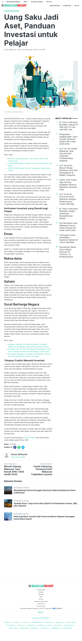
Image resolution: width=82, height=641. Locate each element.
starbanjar (31, 625)
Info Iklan (41, 594)
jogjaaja (26, 622)
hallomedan (10, 625)
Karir (41, 597)
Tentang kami (41, 589)
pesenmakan (67, 628)
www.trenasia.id (29, 438)
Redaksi (41, 592)
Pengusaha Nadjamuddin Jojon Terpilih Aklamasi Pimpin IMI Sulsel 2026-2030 (68, 139)
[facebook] (14, 447)
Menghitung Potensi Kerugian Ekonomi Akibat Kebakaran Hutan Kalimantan (45, 491)
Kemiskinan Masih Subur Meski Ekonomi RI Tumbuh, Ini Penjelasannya (67, 252)
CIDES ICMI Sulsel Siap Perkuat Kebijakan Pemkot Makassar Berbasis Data (68, 185)
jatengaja (44, 628)
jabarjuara (24, 628)
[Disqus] (41, 553)
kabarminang (37, 622)
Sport (26, 1)
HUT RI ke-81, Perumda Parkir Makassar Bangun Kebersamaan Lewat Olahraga (67, 199)
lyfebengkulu (55, 628)
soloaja (21, 625)
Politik (76, 5)
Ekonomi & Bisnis (37, 1)
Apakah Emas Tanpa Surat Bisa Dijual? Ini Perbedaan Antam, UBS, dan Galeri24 (46, 504)
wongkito (58, 622)
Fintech (49, 1)
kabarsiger (48, 622)
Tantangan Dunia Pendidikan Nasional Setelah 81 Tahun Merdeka (68, 239)
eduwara (34, 628)
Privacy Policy (41, 606)
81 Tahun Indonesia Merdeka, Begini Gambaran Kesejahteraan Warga (68, 214)
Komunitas (67, 5)
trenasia (7, 622)
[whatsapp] (18, 447)
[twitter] (22, 447)
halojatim (57, 625)
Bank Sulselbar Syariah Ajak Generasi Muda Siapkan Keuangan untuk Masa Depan (44, 517)
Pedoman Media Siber (41, 601)
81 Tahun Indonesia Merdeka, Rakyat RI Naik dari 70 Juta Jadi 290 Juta (68, 126)
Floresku (16, 622)
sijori (49, 625)
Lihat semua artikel (18, 457)
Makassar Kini (55, 5)
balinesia (41, 625)
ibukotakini (13, 628)
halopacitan (68, 625)
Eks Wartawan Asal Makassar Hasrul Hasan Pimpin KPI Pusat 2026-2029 (68, 227)
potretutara (70, 622)
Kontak (41, 599)
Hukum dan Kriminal (13, 1)
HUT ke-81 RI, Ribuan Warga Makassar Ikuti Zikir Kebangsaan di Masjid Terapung (68, 170)
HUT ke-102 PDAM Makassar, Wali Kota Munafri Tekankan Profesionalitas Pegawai (68, 155)
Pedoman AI (41, 603)
